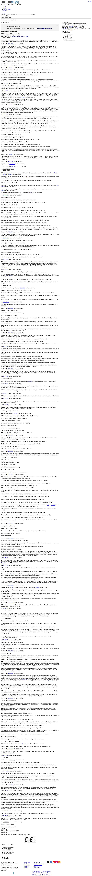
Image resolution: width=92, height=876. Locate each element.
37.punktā (22, 97)
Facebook (5, 857)
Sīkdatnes (36, 866)
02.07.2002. (10, 43)
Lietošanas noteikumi (38, 863)
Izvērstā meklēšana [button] (5, 15)
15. (54, 172)
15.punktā (3, 186)
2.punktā (23, 69)
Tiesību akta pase (66, 22)
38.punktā (29, 381)
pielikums (8, 95)
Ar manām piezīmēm (8, 851)
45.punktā (12, 587)
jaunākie (5, 10)
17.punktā (30, 192)
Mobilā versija (37, 862)
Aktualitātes (26, 863)
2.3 (27, 176)
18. (3, 174)
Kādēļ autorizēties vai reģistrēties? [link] (8, 19)
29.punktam (24, 679)
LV (89, 1)
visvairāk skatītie (7, 9)
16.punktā (3, 190)
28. (48, 505)
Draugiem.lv (6, 858)
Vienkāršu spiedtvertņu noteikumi (44, 28)
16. (56, 172)
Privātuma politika (38, 865)
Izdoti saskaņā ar (68, 37)
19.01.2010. (6, 83)
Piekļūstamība (37, 867)
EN (91, 1)
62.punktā (24, 743)
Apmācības (26, 866)
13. (50, 172)
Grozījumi (66, 36)
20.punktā (10, 174)
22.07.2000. (76, 27)
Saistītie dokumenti (66, 32)
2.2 (24, 176)
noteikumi (71, 26)
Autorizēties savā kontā (6, 17)
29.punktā (53, 505)
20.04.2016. (64, 28)
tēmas (4, 8)
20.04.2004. (10, 154)
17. (1, 174)
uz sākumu (3, 13)
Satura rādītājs (65, 31)
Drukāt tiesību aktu (7, 853)
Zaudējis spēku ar (68, 35)
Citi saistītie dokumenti (69, 40)
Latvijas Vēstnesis (76, 28)
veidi (4, 6)
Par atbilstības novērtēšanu (18, 36)
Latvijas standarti (68, 38)
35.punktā (12, 443)
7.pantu (26, 36)
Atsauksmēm (26, 865)
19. (5, 174)
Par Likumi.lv (27, 862)
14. (52, 172)
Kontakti (26, 867)
